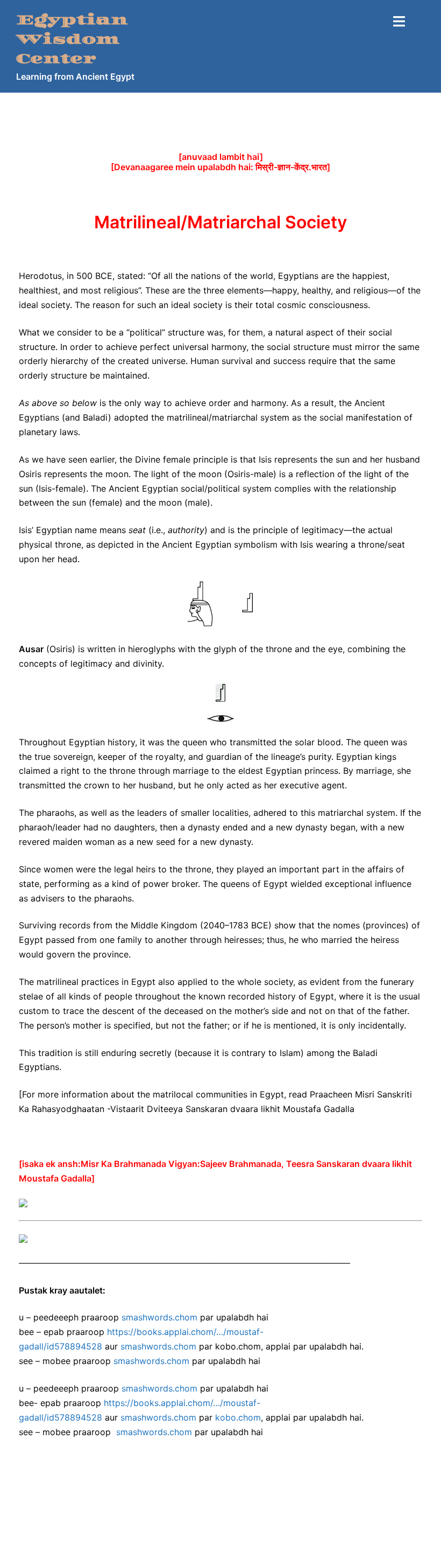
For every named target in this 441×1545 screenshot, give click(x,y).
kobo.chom (238, 1417)
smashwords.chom (159, 1317)
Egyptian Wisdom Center (72, 39)
